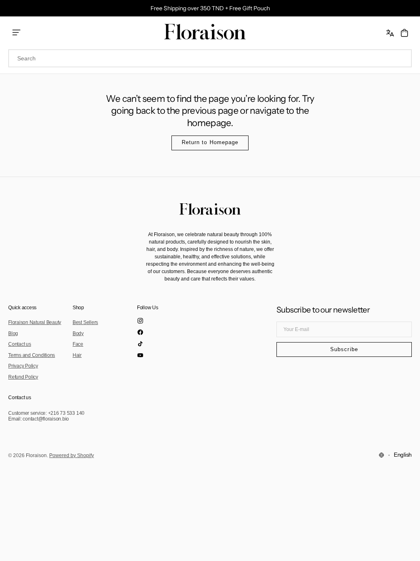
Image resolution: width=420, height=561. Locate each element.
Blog (13, 333)
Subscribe (344, 349)
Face (78, 344)
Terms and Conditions (31, 355)
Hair (77, 355)
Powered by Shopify (71, 455)
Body (78, 333)
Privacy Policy (23, 366)
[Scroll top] (408, 549)
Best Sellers (85, 322)
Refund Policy (23, 377)
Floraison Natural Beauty (34, 322)
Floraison (36, 455)
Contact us (19, 344)
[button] (391, 33)
